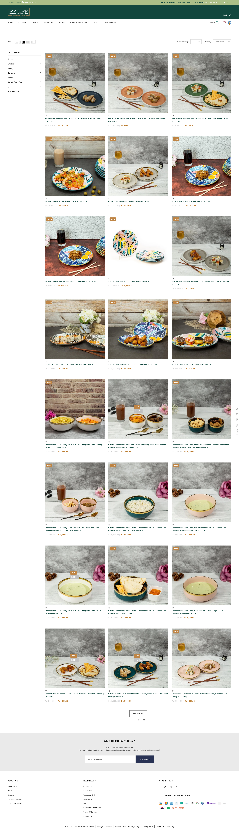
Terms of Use (120, 827)
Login (225, 15)
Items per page (183, 42)
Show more (138, 714)
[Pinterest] (178, 787)
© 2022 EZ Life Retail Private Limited (79, 827)
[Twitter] (166, 787)
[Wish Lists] (46, 116)
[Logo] (19, 12)
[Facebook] (161, 787)
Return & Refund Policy (165, 827)
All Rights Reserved (104, 827)
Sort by (208, 42)
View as (10, 42)
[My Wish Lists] (224, 23)
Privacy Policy (133, 827)
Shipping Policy (147, 827)
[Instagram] (172, 787)
